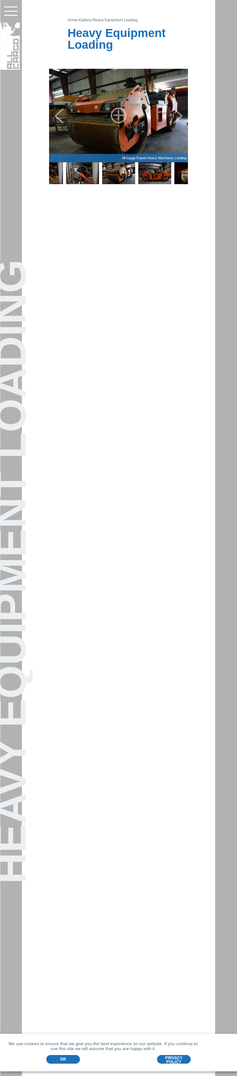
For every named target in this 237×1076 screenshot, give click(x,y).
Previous (59, 115)
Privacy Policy (174, 1060)
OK (63, 1059)
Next (178, 115)
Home (73, 20)
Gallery (85, 20)
